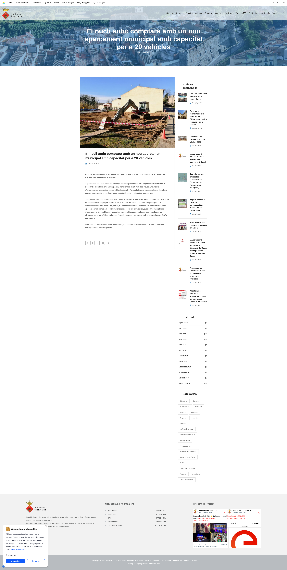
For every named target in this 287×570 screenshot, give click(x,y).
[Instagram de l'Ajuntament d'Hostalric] (280, 2)
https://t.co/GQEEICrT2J (236, 516)
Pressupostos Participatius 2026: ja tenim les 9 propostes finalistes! (198, 273)
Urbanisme (196, 474)
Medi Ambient (185, 440)
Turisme (239, 13)
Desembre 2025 (193, 367)
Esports (183, 418)
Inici (167, 13)
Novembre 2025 (193, 372)
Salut (182, 463)
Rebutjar (36, 561)
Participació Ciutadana (188, 451)
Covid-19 (198, 407)
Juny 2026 (193, 334)
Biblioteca (183, 401)
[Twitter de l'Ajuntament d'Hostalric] (274, 2)
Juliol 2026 (193, 328)
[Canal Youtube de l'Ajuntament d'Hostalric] (284, 2)
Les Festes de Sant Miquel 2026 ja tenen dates (198, 96)
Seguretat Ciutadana (187, 468)
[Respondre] (194, 545)
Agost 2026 (193, 323)
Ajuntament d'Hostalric (203, 546)
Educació (194, 412)
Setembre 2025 (193, 383)
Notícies (228, 13)
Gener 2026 (193, 361)
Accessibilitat (166, 560)
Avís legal (139, 560)
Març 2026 (193, 350)
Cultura (183, 412)
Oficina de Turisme (137, 525)
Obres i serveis (185, 446)
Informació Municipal (187, 435)
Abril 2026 (193, 345)
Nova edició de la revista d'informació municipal (198, 225)
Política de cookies (152, 560)
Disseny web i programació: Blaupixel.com (143, 564)
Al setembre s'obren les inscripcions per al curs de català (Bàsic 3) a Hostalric (198, 296)
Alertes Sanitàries (268, 13)
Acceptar (15, 561)
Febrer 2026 (193, 356)
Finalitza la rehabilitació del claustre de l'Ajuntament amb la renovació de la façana (198, 118)
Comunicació (184, 407)
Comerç (196, 401)
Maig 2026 (193, 339)
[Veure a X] (224, 512)
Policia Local (137, 522)
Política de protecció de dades (185, 560)
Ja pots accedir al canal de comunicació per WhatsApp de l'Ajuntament (197, 205)
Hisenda (195, 418)
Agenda (208, 13)
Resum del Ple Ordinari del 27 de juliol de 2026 (197, 139)
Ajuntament (177, 13)
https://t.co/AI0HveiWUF (201, 520)
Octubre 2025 (193, 378)
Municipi (218, 13)
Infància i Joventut (186, 429)
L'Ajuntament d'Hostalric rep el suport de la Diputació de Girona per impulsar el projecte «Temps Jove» (198, 248)
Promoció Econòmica (187, 457)
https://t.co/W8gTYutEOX (236, 518)
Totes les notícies (186, 480)
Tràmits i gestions (194, 13)
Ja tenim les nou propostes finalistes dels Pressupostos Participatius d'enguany (197, 181)
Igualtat (183, 423)
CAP (137, 518)
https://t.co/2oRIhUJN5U (206, 518)
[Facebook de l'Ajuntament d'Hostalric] (277, 2)
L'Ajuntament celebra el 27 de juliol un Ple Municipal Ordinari (198, 158)
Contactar (253, 13)
